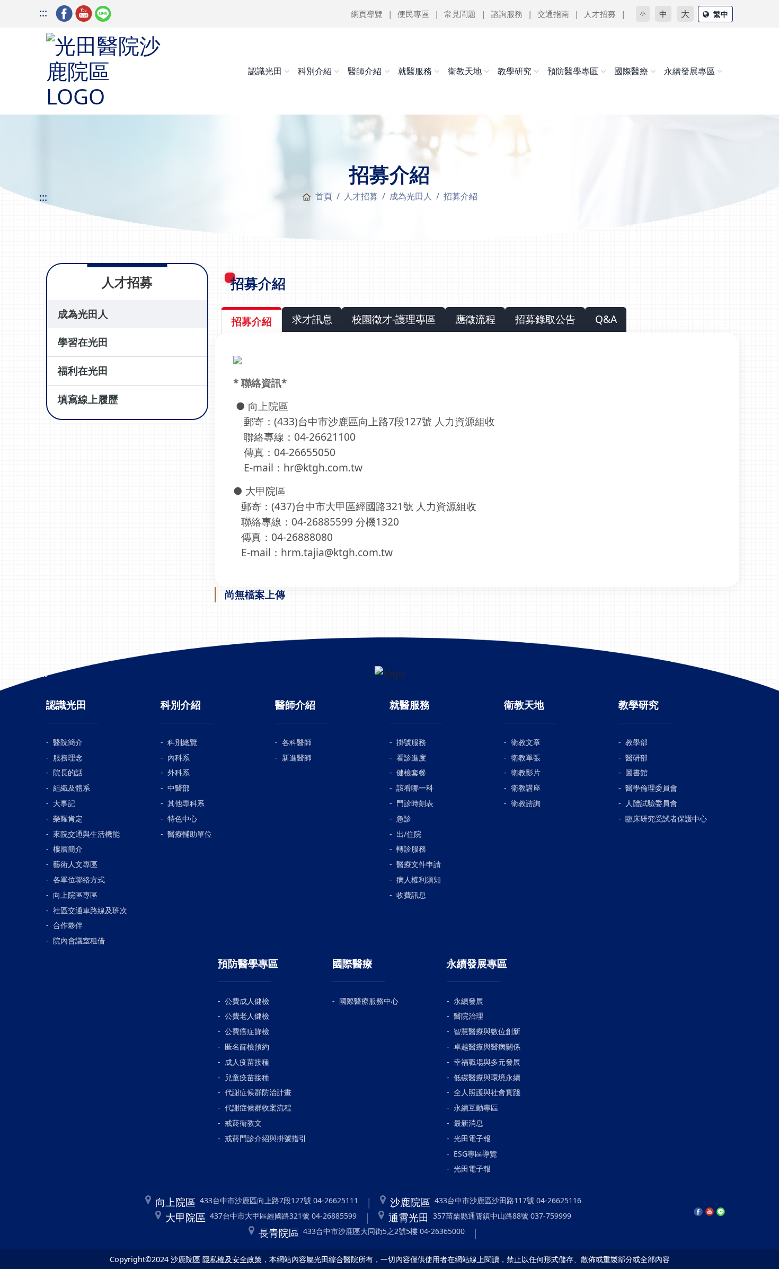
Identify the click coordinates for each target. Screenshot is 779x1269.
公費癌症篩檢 (247, 1031)
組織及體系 (71, 788)
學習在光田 (83, 342)
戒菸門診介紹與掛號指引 (265, 1138)
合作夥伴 (68, 925)
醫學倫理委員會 (651, 788)
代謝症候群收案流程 (258, 1107)
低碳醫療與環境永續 (487, 1077)
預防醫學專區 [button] (572, 71)
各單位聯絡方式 (79, 879)
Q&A (606, 319)
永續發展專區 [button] (689, 71)
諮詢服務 (507, 13)
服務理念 (68, 757)
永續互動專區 (476, 1107)
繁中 (720, 14)
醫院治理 (468, 1016)
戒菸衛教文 (243, 1123)
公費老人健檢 (247, 1016)
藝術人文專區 (75, 864)
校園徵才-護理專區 (394, 319)
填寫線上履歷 (88, 399)
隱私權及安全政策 (232, 1259)
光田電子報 (472, 1138)
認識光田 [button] (265, 71)
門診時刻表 (414, 803)
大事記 (64, 803)
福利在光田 (83, 370)
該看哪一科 (414, 788)
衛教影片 (526, 772)
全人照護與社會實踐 (487, 1092)
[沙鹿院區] (104, 68)
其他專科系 (186, 803)
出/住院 (408, 834)
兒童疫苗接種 (247, 1077)
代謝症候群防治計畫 (258, 1092)
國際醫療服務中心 (369, 1001)
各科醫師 (297, 742)
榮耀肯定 (68, 818)
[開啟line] (103, 12)
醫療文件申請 (418, 864)
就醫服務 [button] (415, 71)
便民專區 (413, 13)
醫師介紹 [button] (365, 71)
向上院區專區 (75, 895)
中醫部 (178, 788)
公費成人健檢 (247, 1001)
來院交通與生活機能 (86, 834)
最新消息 (468, 1123)
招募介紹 (252, 321)
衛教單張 (526, 757)
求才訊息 (312, 319)
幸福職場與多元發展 (487, 1062)
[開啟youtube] (83, 12)
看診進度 (411, 757)
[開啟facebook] (64, 12)
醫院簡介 (68, 742)
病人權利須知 (418, 879)
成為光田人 (83, 314)
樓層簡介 (68, 849)
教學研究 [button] (515, 71)
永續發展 (468, 1001)
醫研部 (636, 757)
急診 (403, 818)
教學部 (636, 742)
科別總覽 (182, 742)
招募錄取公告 (545, 319)
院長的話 (68, 772)
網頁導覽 (367, 13)
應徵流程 (475, 319)
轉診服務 (411, 849)
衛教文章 (526, 742)
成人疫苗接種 (247, 1062)
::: (43, 12)
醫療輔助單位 (189, 834)
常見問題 (460, 13)
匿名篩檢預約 (247, 1047)
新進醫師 (297, 757)
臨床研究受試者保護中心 (666, 818)
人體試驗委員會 (651, 803)
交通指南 (553, 13)
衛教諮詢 (526, 803)
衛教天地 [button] (465, 71)
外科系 (178, 772)
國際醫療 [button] (631, 71)
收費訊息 (411, 895)
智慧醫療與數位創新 (487, 1031)
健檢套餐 (411, 772)
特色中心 (182, 818)
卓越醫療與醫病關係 (487, 1047)
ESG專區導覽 (475, 1154)
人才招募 (600, 13)
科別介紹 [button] (315, 71)
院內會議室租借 (79, 940)
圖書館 (636, 772)
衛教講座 (526, 788)
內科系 (178, 757)
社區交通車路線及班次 (90, 910)
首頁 (323, 196)
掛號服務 (411, 742)
